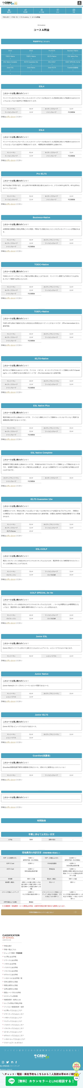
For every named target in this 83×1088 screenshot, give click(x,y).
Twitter (7, 1062)
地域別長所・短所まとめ (12, 1000)
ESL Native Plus (73, 56)
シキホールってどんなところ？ (14, 1039)
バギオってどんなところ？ (13, 1017)
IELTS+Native (52, 56)
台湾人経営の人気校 (11, 989)
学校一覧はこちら (10, 949)
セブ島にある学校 (10, 957)
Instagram (3, 1062)
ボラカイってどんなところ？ (14, 1035)
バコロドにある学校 (11, 967)
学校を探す (6, 17)
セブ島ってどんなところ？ (13, 1010)
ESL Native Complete (10, 62)
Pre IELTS (52, 51)
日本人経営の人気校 (11, 982)
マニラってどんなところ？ (13, 1021)
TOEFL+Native (31, 56)
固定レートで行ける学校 (12, 992)
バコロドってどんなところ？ (14, 1025)
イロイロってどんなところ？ (14, 1028)
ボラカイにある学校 (11, 974)
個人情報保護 (4, 1066)
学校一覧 (15, 17)
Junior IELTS (52, 67)
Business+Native (72, 51)
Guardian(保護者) (72, 67)
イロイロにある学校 (11, 971)
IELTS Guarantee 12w (31, 62)
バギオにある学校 (10, 964)
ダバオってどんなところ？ (13, 1032)
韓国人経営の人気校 (11, 985)
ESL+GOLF (52, 62)
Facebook (16, 1062)
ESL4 (10, 51)
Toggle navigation (79, 3)
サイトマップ (14, 1066)
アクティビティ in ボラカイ (13, 1043)
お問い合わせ (11, 117)
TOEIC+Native (10, 56)
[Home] (9, 3)
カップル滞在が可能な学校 (13, 1003)
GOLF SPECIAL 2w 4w (72, 62)
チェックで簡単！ (13, 953)
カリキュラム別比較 (11, 996)
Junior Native (31, 67)
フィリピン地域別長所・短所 (14, 1007)
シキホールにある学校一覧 (13, 978)
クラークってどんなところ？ (14, 1014)
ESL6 (31, 51)
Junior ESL (10, 67)
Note (12, 1062)
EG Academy (25, 17)
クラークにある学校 (11, 960)
